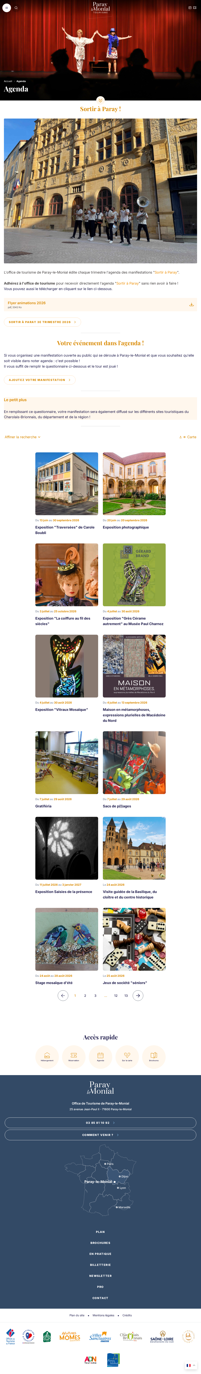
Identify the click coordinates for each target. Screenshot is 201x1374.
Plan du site (76, 1315)
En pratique (101, 1253)
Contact (100, 1298)
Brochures (100, 1242)
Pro (100, 1286)
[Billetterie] (194, 8)
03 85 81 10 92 (98, 1122)
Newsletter (100, 1275)
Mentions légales (103, 1315)
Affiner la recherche (21, 437)
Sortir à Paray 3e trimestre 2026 (40, 322)
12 (116, 996)
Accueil (8, 81)
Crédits (127, 1315)
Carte (191, 437)
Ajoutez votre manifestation (37, 380)
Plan (100, 1231)
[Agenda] (190, 8)
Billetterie (100, 1264)
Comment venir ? (97, 1135)
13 (126, 996)
